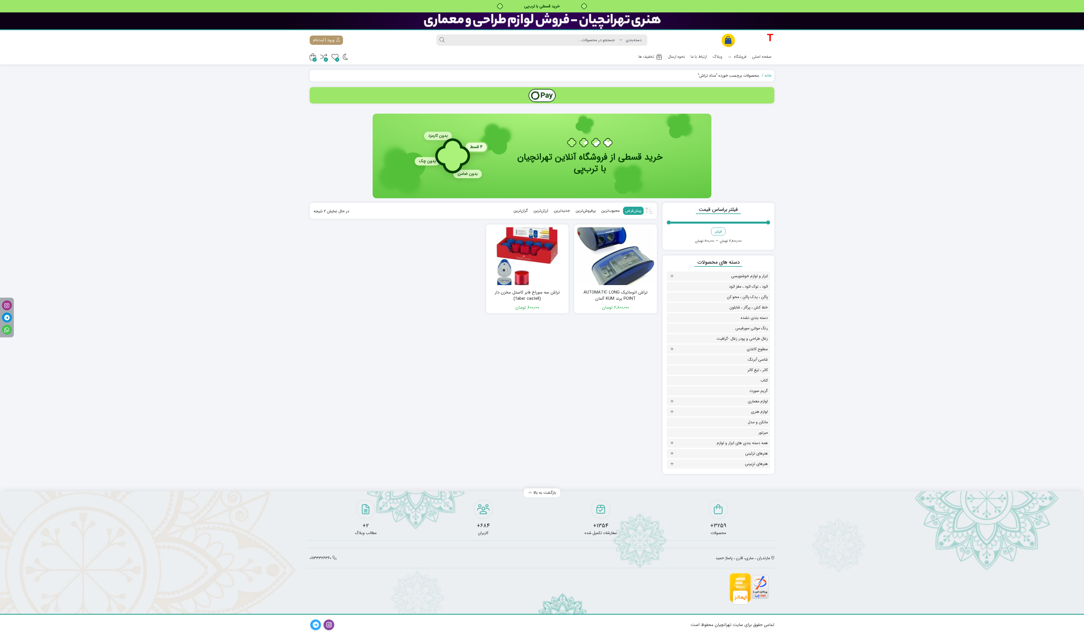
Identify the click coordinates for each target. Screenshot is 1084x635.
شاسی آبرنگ (758, 359)
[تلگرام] (7, 318)
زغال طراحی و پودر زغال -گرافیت (742, 339)
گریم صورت (758, 391)
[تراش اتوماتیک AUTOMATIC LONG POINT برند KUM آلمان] (615, 256)
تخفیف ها (646, 57)
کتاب (764, 380)
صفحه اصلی (762, 57)
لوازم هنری (759, 412)
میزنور (763, 432)
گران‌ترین (520, 211)
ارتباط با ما (699, 57)
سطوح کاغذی (757, 349)
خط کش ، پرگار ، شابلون (748, 307)
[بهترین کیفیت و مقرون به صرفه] (542, 20)
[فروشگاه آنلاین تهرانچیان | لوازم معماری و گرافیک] (747, 40)
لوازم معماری (758, 401)
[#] (542, 95)
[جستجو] (442, 40)
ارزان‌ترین (541, 211)
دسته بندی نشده (754, 318)
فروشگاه (739, 57)
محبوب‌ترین (610, 211)
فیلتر (718, 231)
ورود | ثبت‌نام (324, 40)
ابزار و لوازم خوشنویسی (749, 276)
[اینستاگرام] (7, 305)
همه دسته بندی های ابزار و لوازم (742, 443)
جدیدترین (562, 211)
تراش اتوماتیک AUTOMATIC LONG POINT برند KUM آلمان (615, 295)
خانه (768, 75)
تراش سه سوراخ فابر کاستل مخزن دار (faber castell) (527, 295)
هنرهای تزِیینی (756, 464)
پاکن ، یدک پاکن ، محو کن (747, 297)
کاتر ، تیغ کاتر (758, 370)
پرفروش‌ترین (586, 211)
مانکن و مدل (758, 422)
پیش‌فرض (633, 211)
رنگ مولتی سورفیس (751, 328)
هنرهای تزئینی (756, 453)
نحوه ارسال (676, 57)
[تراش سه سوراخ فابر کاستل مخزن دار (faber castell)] (527, 256)
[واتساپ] (7, 330)
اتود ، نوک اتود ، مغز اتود (748, 286)
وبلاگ (717, 57)
